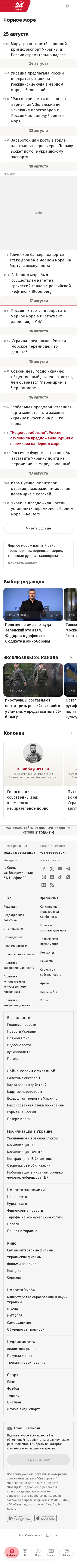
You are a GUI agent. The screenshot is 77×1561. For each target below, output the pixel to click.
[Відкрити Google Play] (19, 1518)
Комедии (14, 1271)
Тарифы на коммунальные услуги (35, 1217)
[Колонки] (71, 733)
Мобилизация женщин (25, 1152)
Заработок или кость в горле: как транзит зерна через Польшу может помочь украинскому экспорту (42, 148)
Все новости (18, 1017)
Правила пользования (19, 954)
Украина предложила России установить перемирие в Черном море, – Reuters (42, 509)
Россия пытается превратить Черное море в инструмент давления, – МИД (38, 316)
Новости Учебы (21, 1290)
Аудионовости (18, 1052)
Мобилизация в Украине (29, 1131)
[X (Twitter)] (52, 868)
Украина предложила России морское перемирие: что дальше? (39, 346)
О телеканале (13, 929)
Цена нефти (17, 1197)
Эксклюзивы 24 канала (30, 657)
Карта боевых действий (27, 1085)
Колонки (13, 733)
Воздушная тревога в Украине (32, 1098)
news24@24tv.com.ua (19, 853)
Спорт (12, 1375)
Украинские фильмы (24, 1257)
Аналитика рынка (21, 1349)
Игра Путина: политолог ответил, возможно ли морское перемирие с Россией (40, 488)
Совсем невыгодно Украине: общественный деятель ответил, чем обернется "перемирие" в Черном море (42, 379)
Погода (13, 1059)
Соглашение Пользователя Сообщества (50, 912)
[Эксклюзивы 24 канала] (71, 657)
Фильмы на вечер (22, 1264)
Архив (44, 983)
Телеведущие (13, 937)
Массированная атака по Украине (35, 1105)
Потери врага (18, 1119)
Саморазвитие (19, 1323)
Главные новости (21, 1025)
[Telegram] (68, 868)
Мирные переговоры (24, 1092)
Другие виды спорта (24, 1409)
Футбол (13, 1389)
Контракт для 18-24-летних (29, 1159)
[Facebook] (43, 868)
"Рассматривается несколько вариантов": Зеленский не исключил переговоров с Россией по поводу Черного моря (38, 109)
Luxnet (54, 1535)
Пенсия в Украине (22, 1231)
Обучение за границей (25, 1329)
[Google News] (43, 885)
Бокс (11, 1382)
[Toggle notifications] (67, 6)
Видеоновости (19, 1045)
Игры (44, 1000)
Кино (11, 1243)
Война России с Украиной (31, 1071)
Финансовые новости (25, 1210)
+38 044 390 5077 (53, 853)
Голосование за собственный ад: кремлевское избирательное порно (28, 800)
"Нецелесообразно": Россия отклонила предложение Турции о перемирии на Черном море (41, 438)
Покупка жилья (19, 1356)
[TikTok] (60, 877)
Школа (12, 1309)
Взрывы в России (21, 1112)
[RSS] (52, 885)
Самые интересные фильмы (30, 1250)
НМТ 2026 (14, 1316)
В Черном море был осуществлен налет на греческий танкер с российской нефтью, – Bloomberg (41, 283)
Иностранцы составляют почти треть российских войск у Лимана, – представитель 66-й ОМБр (33, 708)
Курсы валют (18, 1204)
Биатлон (14, 1402)
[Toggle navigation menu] (6, 6)
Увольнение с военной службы (32, 1138)
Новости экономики (26, 1190)
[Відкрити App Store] (45, 1518)
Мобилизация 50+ (21, 1145)
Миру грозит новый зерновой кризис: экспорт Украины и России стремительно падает (39, 49)
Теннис (13, 1395)
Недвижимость (21, 1342)
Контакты (47, 952)
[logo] (18, 6)
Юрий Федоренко (33, 769)
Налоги (13, 1224)
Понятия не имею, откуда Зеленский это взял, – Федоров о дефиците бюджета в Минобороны (28, 633)
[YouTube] (60, 868)
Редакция (10, 906)
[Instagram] (43, 877)
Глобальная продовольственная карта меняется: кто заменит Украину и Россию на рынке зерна (41, 415)
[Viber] (52, 877)
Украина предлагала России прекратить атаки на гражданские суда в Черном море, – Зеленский (37, 81)
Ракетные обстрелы (23, 1078)
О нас (7, 898)
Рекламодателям (15, 946)
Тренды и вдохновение (26, 1362)
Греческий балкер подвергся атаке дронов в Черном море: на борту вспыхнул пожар (40, 260)
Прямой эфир (18, 1038)
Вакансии (46, 961)
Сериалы (14, 1277)
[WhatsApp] (68, 877)
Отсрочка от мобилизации (28, 1166)
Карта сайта (48, 992)
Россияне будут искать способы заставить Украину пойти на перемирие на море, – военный (41, 458)
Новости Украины (22, 1031)
